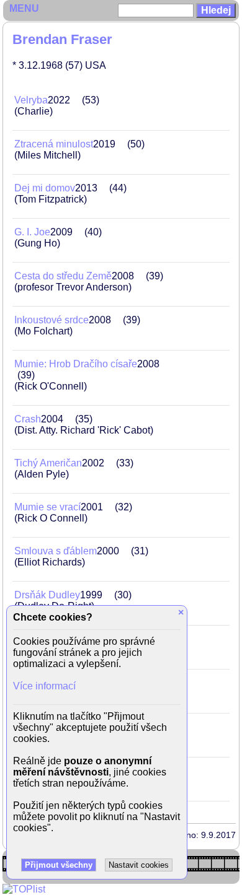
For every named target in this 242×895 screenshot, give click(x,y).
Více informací (44, 686)
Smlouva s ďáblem (55, 551)
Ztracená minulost (53, 144)
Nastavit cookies (139, 865)
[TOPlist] (23, 889)
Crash (27, 419)
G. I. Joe (32, 232)
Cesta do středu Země (63, 276)
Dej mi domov (44, 188)
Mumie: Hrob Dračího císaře (75, 364)
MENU (24, 8)
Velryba (31, 100)
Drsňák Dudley (47, 595)
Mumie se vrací (47, 507)
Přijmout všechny (58, 865)
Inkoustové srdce (51, 320)
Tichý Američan (48, 463)
